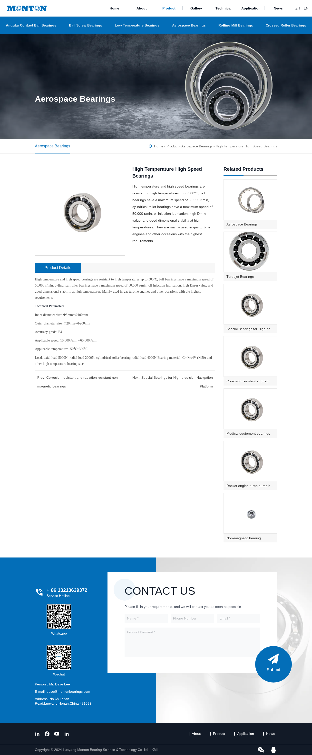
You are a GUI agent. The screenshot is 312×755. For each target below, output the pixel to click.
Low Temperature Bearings (137, 25)
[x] (37, 733)
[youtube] (56, 733)
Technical (223, 8)
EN (306, 8)
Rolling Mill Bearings (235, 25)
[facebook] (47, 733)
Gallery (196, 8)
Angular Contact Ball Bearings (31, 25)
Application (251, 8)
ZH (297, 8)
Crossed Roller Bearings (286, 25)
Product (169, 8)
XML (155, 750)
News (278, 8)
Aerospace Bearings (189, 25)
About (141, 8)
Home (114, 8)
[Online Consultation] (273, 750)
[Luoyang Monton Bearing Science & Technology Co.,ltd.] (27, 8)
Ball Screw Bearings (85, 25)
